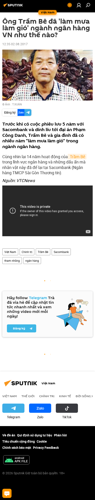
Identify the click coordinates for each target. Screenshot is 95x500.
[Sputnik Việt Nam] (13, 7)
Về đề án (8, 435)
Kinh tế (65, 396)
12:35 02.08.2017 (15, 44)
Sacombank (61, 252)
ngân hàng (32, 260)
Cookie (42, 441)
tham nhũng (12, 260)
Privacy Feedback (46, 447)
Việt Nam (10, 252)
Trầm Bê (77, 156)
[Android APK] (16, 460)
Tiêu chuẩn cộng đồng (18, 441)
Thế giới (28, 396)
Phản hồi (60, 435)
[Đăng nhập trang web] (78, 5)
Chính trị (27, 252)
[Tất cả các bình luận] (7, 493)
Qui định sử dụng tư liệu (34, 435)
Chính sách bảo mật (16, 447)
